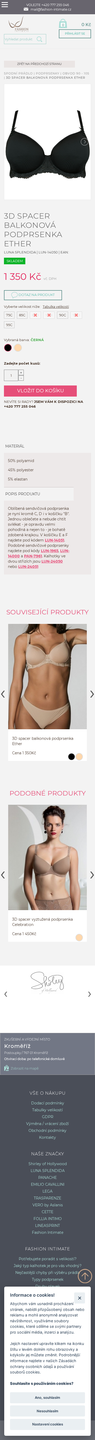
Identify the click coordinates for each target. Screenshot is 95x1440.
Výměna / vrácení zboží (47, 1123)
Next (92, 692)
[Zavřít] (79, 1297)
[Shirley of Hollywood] (47, 983)
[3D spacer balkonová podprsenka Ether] (47, 677)
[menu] (4, 4)
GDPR (47, 1116)
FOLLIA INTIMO (48, 1218)
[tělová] (79, 759)
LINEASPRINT (47, 1225)
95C (9, 325)
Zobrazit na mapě (25, 1068)
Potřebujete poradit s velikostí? (48, 1259)
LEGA (47, 1191)
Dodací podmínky (47, 1103)
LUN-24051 (28, 566)
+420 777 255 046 (20, 406)
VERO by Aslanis (47, 1205)
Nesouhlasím (47, 1411)
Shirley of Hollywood (47, 1163)
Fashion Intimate (47, 1232)
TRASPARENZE (47, 1198)
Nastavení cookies (47, 1424)
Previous (3, 692)
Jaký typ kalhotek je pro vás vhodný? (48, 1265)
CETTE (47, 1212)
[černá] (71, 759)
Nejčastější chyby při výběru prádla (47, 1272)
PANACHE (47, 1177)
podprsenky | (49, 73)
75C (9, 315)
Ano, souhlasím (47, 1397)
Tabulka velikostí (56, 307)
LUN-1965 (49, 550)
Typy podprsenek (47, 1279)
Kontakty (47, 1137)
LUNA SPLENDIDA (48, 1170)
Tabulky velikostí (47, 1110)
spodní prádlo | (20, 73)
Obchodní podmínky (47, 1130)
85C (22, 315)
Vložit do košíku (40, 391)
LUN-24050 (52, 561)
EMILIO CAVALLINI (47, 1184)
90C (62, 315)
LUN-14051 (54, 540)
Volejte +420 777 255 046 (47, 5)
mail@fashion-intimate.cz (51, 9)
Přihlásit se (75, 33)
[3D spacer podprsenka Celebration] (47, 857)
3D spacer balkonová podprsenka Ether (45, 77)
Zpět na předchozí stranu (39, 64)
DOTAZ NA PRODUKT (36, 295)
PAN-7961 (33, 556)
